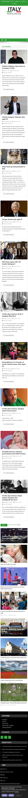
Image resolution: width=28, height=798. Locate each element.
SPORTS (4, 721)
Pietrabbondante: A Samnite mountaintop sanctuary (14, 703)
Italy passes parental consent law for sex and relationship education (12, 587)
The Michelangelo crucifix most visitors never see (13, 657)
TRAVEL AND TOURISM (7, 725)
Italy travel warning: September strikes (13, 630)
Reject (11, 795)
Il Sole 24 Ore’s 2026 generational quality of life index (13, 612)
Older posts (5, 525)
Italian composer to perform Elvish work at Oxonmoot (12, 756)
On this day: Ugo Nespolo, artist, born (11, 752)
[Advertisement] (14, 28)
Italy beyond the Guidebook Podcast (11, 783)
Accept (4, 795)
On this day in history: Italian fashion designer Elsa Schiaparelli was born (12, 498)
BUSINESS (4, 719)
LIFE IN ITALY (5, 723)
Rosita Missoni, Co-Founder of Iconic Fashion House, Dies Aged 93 (13, 364)
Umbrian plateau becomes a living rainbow (12, 680)
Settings (18, 795)
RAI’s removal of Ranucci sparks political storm (13, 749)
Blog (3, 774)
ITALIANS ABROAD (6, 727)
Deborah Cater (15, 70)
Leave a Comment (8, 72)
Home (3, 780)
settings (17, 791)
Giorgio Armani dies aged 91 (12, 219)
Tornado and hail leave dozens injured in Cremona (14, 746)
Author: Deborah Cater (7, 772)
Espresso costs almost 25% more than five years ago (12, 537)
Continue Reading (9, 89)
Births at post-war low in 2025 (8, 564)
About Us (17, 1)
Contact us (23, 1)
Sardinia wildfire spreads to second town (12, 760)
